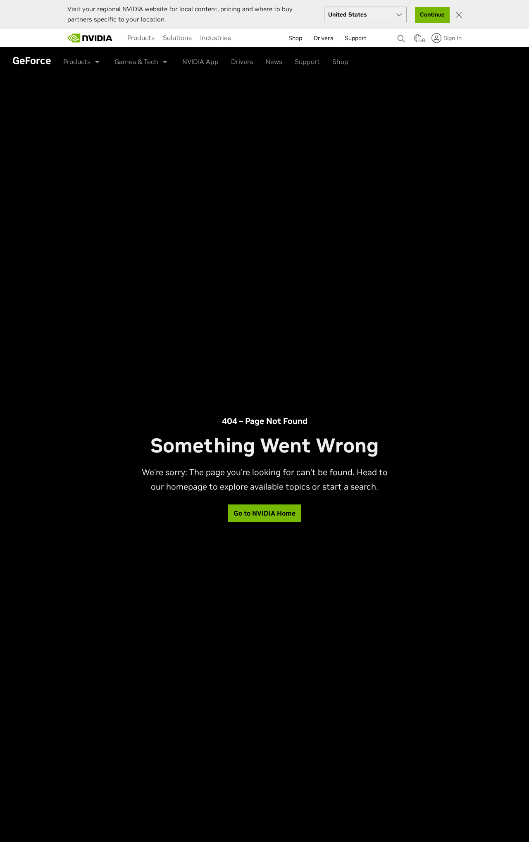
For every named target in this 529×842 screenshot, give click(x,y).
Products (141, 37)
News (273, 61)
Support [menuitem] (356, 38)
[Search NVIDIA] (401, 36)
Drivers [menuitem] (323, 38)
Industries (215, 37)
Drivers (242, 61)
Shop (340, 61)
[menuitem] (141, 37)
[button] (417, 40)
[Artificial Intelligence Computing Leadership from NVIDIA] (90, 38)
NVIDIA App (200, 61)
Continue (432, 14)
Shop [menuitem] (295, 38)
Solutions (177, 37)
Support (307, 61)
